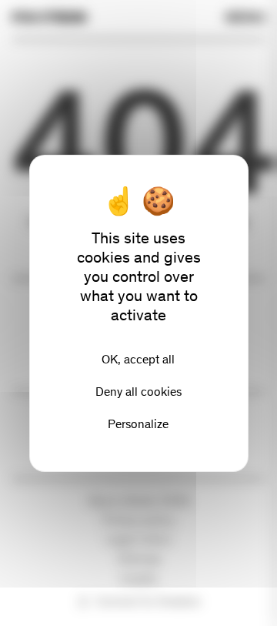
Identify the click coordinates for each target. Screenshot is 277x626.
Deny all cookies (138, 391)
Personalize (138, 424)
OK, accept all (138, 359)
